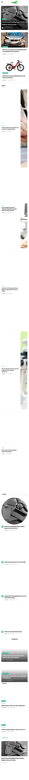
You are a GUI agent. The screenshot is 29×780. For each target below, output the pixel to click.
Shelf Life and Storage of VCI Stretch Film (15, 562)
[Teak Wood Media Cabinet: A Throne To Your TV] (14, 718)
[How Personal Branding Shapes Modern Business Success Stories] (14, 18)
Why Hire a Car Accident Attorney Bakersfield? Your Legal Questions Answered (14, 50)
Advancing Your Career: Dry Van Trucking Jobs (13, 705)
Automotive (5, 46)
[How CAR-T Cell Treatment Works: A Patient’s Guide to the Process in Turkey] (24, 290)
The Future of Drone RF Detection (13, 631)
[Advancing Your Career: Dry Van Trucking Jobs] (14, 694)
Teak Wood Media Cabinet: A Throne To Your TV (13, 729)
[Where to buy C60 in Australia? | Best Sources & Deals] (24, 451)
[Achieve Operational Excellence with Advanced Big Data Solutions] (14, 652)
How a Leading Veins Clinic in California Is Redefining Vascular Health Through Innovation (9, 209)
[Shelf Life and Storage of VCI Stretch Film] (14, 546)
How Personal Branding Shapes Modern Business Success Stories (13, 23)
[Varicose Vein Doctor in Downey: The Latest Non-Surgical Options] (24, 128)
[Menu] (2, 2)
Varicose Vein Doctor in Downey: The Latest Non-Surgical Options (10, 128)
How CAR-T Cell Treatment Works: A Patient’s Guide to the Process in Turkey (10, 289)
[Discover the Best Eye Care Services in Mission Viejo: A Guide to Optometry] (24, 370)
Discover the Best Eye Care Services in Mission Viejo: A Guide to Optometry (10, 370)
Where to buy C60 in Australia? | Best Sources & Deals (9, 450)
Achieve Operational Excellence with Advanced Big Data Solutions (13, 656)
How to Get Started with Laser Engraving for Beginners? (14, 677)
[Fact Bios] (14, 2)
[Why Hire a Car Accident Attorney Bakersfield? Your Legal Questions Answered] (14, 40)
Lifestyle (3, 701)
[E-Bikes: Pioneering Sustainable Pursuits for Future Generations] (14, 66)
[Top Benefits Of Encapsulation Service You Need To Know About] (14, 580)
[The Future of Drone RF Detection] (14, 616)
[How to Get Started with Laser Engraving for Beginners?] (14, 672)
